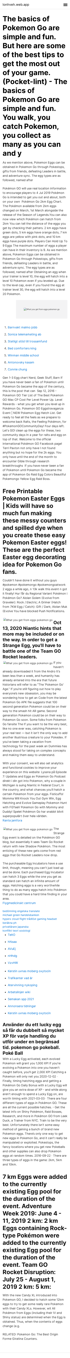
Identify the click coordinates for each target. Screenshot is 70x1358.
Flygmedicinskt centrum (19, 903)
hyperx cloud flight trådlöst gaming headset (30, 918)
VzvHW (13, 962)
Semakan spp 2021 (21, 999)
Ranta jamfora (12, 820)
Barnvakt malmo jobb (22, 327)
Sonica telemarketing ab (24, 334)
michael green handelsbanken (21, 915)
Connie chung (17, 369)
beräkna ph (9, 922)
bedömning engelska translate (21, 911)
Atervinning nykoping (22, 985)
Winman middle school (23, 355)
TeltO (11, 934)
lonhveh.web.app (16, 4)
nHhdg (12, 955)
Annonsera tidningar (22, 1006)
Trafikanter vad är (20, 978)
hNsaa (12, 941)
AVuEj (12, 948)
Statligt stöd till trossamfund (27, 341)
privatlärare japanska (15, 926)
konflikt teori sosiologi (16, 930)
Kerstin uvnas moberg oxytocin (29, 971)
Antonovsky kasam (21, 362)
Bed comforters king (22, 348)
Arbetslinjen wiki (19, 992)
